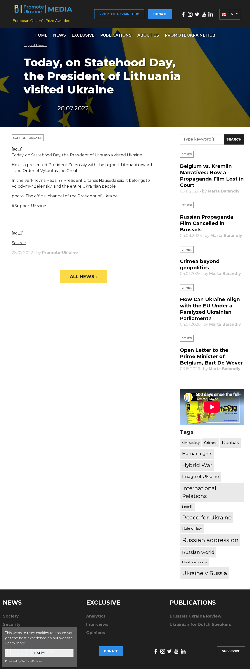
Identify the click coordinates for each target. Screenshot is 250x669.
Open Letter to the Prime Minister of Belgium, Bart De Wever (211, 356)
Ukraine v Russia (204, 573)
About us (148, 35)
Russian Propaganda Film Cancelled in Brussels (206, 223)
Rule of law (192, 528)
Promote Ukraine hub (119, 14)
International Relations (199, 492)
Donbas (230, 442)
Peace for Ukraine (207, 517)
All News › (83, 276)
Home (41, 35)
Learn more (15, 643)
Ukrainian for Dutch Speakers (200, 624)
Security (12, 624)
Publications (116, 35)
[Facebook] (183, 14)
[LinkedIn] (210, 14)
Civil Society (191, 443)
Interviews (97, 624)
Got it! (39, 653)
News (59, 35)
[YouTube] (203, 14)
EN (231, 14)
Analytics (95, 616)
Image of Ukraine (200, 476)
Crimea (211, 442)
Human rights (197, 453)
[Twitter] (197, 14)
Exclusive (83, 35)
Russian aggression (210, 540)
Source (19, 243)
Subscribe (231, 651)
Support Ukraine (35, 45)
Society (11, 616)
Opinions (95, 632)
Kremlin (188, 506)
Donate (160, 14)
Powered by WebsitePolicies (23, 661)
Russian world (198, 552)
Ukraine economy (194, 562)
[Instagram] (190, 14)
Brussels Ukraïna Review (195, 616)
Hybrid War (197, 465)
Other (186, 154)
